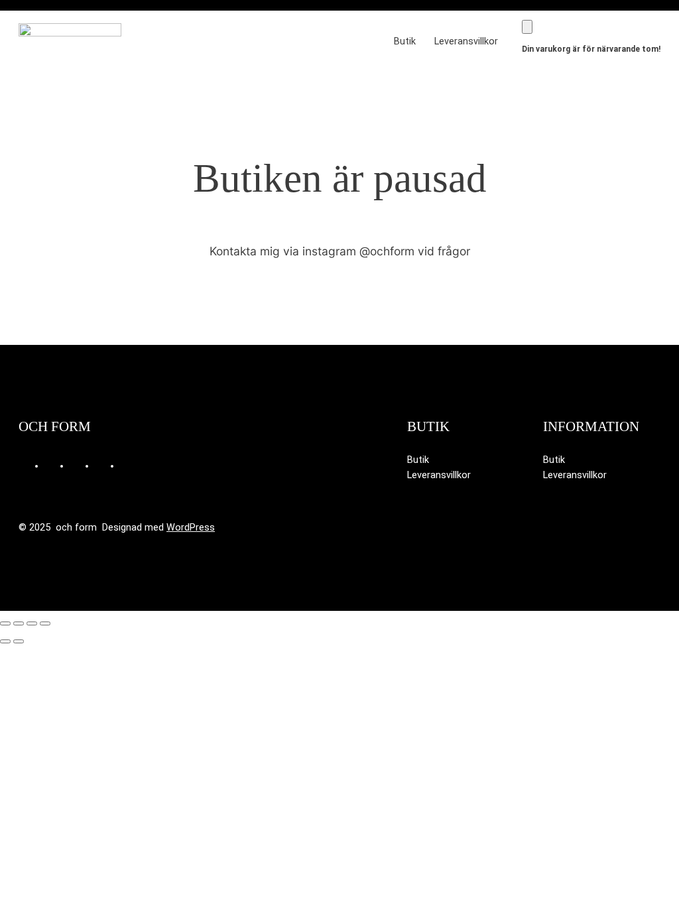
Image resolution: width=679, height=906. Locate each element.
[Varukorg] (527, 27)
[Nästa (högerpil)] (18, 641)
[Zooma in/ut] (5, 623)
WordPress (190, 527)
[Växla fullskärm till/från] (18, 623)
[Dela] (32, 623)
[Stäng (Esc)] (45, 623)
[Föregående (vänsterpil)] (5, 641)
